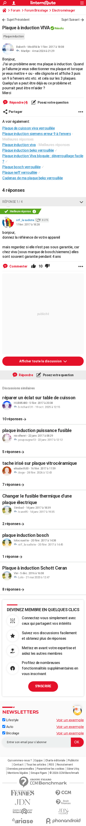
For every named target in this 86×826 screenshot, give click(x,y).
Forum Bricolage (36, 10)
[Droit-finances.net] (63, 802)
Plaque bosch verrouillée (21, 167)
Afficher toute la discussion (40, 361)
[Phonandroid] (63, 821)
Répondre (25, 375)
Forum (15, 10)
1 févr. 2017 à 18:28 (27, 224)
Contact (18, 764)
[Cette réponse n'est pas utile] (47, 266)
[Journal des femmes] (22, 793)
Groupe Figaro (39, 773)
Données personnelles (20, 768)
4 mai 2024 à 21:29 (43, 51)
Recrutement (65, 764)
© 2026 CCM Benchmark (64, 773)
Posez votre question (53, 102)
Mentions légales (18, 773)
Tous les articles (36, 764)
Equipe (38, 760)
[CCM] (63, 793)
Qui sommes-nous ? (20, 760)
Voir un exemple (70, 720)
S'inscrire (43, 686)
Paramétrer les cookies (50, 768)
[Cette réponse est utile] (33, 266)
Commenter (18, 266)
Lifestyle (11, 720)
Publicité (73, 760)
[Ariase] (22, 820)
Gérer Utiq (73, 768)
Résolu (59, 28)
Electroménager (63, 10)
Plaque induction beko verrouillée (28, 150)
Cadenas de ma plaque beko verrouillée (32, 178)
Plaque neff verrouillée (19, 172)
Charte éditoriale (55, 760)
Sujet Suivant (70, 19)
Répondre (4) (18, 102)
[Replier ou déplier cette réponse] (81, 201)
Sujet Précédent (18, 19)
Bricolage (12, 733)
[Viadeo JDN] (63, 811)
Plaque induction (13, 36)
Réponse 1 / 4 (12, 202)
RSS (51, 764)
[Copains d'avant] (22, 811)
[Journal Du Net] (22, 802)
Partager (15, 112)
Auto (9, 727)
